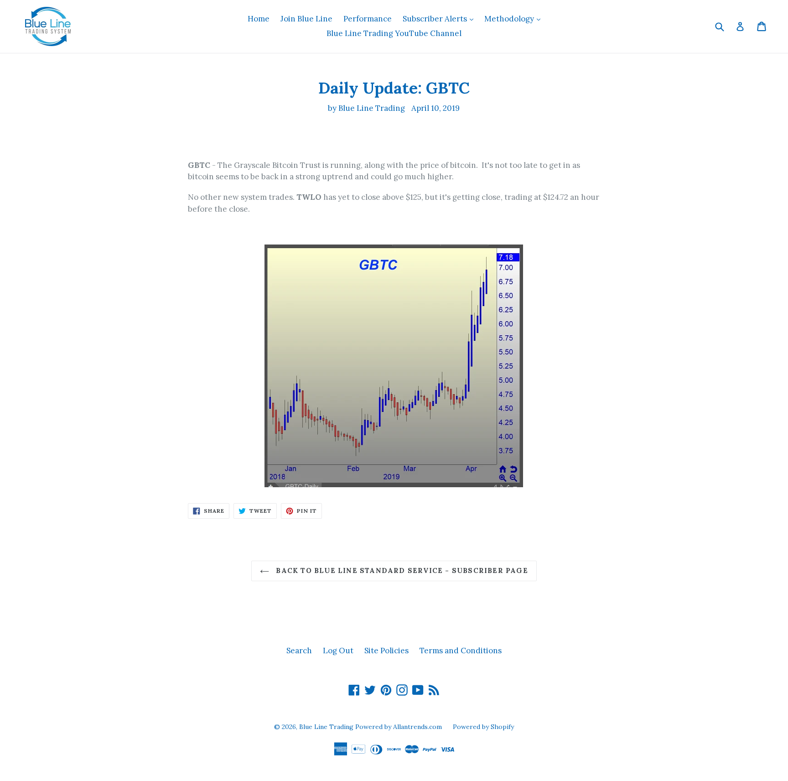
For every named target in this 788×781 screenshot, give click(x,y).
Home (259, 19)
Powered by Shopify (483, 727)
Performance (367, 19)
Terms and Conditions (461, 651)
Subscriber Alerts (440, 18)
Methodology (514, 18)
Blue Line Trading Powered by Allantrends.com (371, 727)
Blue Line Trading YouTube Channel (394, 33)
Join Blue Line (306, 19)
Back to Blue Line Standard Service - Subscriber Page (401, 570)
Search (299, 651)
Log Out (338, 651)
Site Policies (386, 651)
